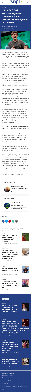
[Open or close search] (28, 2)
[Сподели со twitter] (6, 221)
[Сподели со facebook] (3, 221)
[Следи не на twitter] (5, 383)
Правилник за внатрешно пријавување (12, 377)
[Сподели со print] (16, 221)
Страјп (12, 174)
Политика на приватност (8, 373)
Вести (3, 266)
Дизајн (3, 248)
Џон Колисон (20, 174)
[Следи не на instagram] (8, 383)
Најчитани (5, 299)
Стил (7, 248)
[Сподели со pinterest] (9, 221)
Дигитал (4, 7)
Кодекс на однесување (8, 380)
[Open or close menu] (3, 2)
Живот (3, 233)
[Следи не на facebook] (2, 383)
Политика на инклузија (8, 375)
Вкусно (3, 357)
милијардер (6, 174)
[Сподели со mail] (13, 221)
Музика (4, 303)
